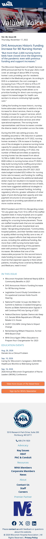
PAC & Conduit (23, 457)
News (23, 474)
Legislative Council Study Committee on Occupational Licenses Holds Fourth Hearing (22, 295)
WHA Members (23, 467)
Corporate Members (23, 471)
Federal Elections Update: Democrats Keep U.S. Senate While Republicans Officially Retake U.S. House (24, 317)
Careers (23, 491)
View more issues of (23, 383)
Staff (23, 488)
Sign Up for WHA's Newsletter (23, 391)
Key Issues (23, 450)
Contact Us (23, 484)
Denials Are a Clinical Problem (14, 353)
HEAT (23, 454)
